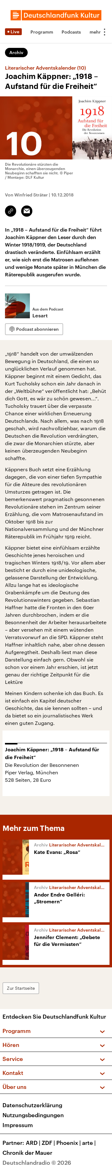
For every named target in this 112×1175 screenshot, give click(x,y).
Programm (41, 32)
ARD (33, 1142)
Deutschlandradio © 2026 (36, 1162)
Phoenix (68, 1142)
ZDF (48, 1142)
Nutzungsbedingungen (33, 1115)
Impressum (17, 1125)
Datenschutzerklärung (32, 1105)
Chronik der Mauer (27, 1152)
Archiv (16, 52)
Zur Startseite (21, 988)
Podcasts (71, 32)
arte (89, 1142)
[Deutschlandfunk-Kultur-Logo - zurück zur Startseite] (56, 15)
